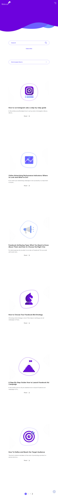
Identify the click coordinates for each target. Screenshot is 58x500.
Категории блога (16, 62)
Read (29, 81)
